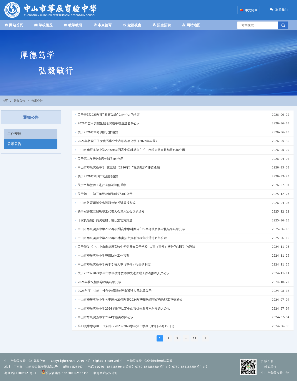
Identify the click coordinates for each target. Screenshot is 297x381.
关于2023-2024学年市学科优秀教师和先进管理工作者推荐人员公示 (123, 273)
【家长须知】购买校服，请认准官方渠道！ (106, 220)
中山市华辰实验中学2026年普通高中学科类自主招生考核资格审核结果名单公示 (131, 150)
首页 (5, 100)
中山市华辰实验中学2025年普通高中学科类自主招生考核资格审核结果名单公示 (131, 229)
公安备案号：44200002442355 (68, 373)
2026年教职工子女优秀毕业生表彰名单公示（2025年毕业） (118, 141)
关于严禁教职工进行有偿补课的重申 (102, 185)
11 (194, 338)
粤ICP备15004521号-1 (20, 373)
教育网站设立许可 (107, 373)
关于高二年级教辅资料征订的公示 (100, 158)
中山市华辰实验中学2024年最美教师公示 (105, 317)
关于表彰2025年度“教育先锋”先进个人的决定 (109, 114)
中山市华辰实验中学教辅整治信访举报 (146, 361)
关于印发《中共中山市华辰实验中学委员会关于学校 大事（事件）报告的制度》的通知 (136, 246)
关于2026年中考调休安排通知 (98, 132)
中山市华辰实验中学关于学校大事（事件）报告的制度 (114, 264)
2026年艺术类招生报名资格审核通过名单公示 (108, 123)
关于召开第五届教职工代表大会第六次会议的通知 (111, 211)
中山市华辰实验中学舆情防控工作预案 (103, 255)
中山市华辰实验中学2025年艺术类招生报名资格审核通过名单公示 (122, 238)
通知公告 (19, 100)
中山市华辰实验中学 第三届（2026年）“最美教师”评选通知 (119, 167)
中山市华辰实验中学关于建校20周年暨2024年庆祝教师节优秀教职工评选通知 (130, 299)
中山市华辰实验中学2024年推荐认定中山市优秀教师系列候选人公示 (124, 308)
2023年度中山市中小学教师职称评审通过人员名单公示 (115, 290)
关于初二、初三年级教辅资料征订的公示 (105, 194)
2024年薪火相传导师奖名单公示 (99, 282)
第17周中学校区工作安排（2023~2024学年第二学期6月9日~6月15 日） (127, 326)
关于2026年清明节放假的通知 (98, 176)
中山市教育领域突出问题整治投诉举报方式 (106, 203)
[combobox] (248, 10)
